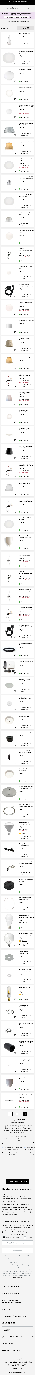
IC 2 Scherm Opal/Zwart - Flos (26, 267)
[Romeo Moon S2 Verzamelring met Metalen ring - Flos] (17, 1011)
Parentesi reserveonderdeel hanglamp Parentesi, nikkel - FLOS (26, 554)
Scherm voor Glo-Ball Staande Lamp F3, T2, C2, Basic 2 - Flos (26, 70)
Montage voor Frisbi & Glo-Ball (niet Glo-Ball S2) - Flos (26, 1042)
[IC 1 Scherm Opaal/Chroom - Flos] (17, 237)
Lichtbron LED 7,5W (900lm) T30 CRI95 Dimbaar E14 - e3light (25, 988)
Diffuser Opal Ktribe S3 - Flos (26, 1077)
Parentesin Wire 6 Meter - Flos (26, 644)
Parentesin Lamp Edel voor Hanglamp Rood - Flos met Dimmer (26, 465)
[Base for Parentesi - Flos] (17, 739)
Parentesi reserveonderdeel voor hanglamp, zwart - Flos (25, 249)
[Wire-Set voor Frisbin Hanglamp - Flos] (17, 904)
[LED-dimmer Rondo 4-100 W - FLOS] (17, 886)
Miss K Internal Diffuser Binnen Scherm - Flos (25, 536)
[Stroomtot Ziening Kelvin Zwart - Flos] (17, 667)
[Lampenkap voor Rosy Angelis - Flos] (17, 398)
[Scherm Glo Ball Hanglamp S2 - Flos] (17, 416)
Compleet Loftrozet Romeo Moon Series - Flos (26, 715)
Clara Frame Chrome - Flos (26, 1095)
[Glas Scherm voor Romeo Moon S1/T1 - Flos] (17, 219)
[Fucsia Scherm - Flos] (17, 40)
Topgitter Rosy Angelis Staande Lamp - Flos (25, 970)
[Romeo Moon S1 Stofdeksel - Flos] (17, 958)
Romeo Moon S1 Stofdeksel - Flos (23, 952)
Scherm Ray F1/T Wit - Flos (26, 320)
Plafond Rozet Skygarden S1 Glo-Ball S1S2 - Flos (26, 787)
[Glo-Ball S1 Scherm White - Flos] (17, 165)
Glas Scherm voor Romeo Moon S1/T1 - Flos (26, 213)
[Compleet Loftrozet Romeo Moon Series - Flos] (17, 721)
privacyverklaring (17, 1277)
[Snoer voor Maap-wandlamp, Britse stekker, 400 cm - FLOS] (17, 631)
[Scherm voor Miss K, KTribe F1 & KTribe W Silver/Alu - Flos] (17, 183)
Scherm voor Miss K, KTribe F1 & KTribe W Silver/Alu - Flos (26, 177)
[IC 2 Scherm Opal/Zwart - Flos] (17, 272)
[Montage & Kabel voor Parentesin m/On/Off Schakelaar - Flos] (17, 850)
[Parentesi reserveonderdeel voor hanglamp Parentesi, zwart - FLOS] (17, 578)
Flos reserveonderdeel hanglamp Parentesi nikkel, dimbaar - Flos (26, 590)
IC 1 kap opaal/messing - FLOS (25, 303)
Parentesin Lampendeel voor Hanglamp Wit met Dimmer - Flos (25, 608)
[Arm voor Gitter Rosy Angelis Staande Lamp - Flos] (17, 1065)
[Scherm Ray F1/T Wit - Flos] (17, 326)
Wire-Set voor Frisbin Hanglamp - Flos (25, 898)
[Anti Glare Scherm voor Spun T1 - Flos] (17, 685)
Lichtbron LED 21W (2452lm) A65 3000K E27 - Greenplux (26, 916)
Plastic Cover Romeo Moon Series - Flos (26, 769)
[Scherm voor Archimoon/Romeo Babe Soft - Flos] (17, 362)
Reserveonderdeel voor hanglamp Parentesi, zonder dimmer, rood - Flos (26, 374)
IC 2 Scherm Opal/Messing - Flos (26, 88)
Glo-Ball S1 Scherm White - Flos (26, 159)
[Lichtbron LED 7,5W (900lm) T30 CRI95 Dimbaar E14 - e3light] (17, 993)
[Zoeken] (29, 8)
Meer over (7, 1343)
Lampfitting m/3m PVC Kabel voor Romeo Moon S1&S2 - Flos (25, 862)
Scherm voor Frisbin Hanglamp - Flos (24, 429)
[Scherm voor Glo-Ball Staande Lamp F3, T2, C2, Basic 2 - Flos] (17, 75)
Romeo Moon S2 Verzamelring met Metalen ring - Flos (26, 1006)
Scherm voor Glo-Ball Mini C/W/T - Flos (26, 52)
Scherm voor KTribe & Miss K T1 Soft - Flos (26, 141)
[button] (15, 45)
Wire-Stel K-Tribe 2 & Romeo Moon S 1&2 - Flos (26, 805)
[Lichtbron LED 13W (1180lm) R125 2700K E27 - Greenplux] (17, 830)
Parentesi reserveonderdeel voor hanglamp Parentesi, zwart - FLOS (26, 572)
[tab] (17, 1286)
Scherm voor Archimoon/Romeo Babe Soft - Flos (25, 357)
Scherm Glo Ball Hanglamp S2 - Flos (24, 411)
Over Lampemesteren (13, 1336)
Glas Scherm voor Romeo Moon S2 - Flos (26, 123)
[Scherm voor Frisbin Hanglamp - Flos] (17, 434)
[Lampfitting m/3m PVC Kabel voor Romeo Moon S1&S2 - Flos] (17, 868)
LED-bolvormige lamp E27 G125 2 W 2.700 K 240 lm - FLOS (26, 934)
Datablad (24, 833)
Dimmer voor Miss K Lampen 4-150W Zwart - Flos (25, 751)
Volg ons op (8, 1323)
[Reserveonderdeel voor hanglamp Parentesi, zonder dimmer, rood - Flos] (17, 380)
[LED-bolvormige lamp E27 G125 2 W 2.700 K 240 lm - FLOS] (17, 939)
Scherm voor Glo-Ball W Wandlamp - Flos (25, 195)
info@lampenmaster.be (18, 1368)
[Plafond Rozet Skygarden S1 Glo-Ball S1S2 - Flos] (17, 793)
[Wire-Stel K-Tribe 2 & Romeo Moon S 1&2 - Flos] (17, 811)
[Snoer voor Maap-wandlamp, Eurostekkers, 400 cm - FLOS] (17, 290)
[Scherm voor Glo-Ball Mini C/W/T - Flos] (17, 57)
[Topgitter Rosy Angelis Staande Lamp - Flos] (17, 975)
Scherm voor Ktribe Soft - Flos (26, 338)
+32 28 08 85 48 (22, 1365)
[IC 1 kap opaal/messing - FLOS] (17, 308)
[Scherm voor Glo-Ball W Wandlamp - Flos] (17, 201)
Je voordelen (9, 1309)
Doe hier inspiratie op (16, 1181)
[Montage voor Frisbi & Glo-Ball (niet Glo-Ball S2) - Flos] (17, 1047)
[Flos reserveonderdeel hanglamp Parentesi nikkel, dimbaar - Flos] (17, 596)
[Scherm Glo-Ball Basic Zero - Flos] (17, 524)
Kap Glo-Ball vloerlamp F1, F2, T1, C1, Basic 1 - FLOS (26, 106)
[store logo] (13, 8)
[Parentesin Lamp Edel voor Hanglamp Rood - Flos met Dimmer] (17, 470)
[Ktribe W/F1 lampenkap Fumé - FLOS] (17, 452)
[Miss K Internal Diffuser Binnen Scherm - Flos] (17, 542)
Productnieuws (11, 1350)
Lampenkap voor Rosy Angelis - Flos (25, 393)
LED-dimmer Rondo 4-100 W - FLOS (26, 880)
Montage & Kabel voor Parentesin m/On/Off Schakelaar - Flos (25, 844)
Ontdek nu (21, 14)
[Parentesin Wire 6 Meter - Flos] (17, 649)
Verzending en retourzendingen (11, 1301)
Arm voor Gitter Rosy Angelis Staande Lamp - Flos (25, 1059)
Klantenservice (10, 1286)
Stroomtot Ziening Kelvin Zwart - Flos (26, 662)
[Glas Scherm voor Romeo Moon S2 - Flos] (17, 129)
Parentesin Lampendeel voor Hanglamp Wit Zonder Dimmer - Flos (26, 500)
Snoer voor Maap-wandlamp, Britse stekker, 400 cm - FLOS (26, 626)
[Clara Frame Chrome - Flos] (17, 1101)
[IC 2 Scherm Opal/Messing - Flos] (17, 93)
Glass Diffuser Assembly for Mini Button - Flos (25, 697)
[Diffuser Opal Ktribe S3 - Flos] (17, 1083)
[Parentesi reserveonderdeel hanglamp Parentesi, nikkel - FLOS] (17, 560)
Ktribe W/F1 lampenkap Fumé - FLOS (25, 447)
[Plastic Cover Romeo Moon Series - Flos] (17, 775)
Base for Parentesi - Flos (25, 733)
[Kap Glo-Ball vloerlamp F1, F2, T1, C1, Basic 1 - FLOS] (17, 111)
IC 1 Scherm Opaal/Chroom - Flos (26, 231)
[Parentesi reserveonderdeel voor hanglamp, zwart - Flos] (17, 255)
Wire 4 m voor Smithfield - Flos (26, 1024)
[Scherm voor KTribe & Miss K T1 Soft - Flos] (17, 147)
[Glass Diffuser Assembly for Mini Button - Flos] (17, 703)
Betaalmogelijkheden (14, 1316)
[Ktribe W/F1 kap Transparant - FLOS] (17, 488)
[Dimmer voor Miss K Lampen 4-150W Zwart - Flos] (17, 757)
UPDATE (16, 17)
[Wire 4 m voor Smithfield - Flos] (17, 1029)
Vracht (6, 1330)
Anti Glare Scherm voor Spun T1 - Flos (25, 679)
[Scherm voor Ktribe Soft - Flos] (17, 344)
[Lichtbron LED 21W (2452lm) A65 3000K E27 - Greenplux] (17, 921)
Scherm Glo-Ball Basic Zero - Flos (25, 518)
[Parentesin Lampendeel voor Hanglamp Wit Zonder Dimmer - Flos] (17, 506)
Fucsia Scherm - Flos (24, 33)
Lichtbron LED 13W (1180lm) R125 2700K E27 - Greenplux (26, 823)
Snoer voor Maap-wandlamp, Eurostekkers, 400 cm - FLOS (26, 285)
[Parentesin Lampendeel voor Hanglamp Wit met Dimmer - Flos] (17, 613)
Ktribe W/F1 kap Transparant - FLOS (24, 482)
